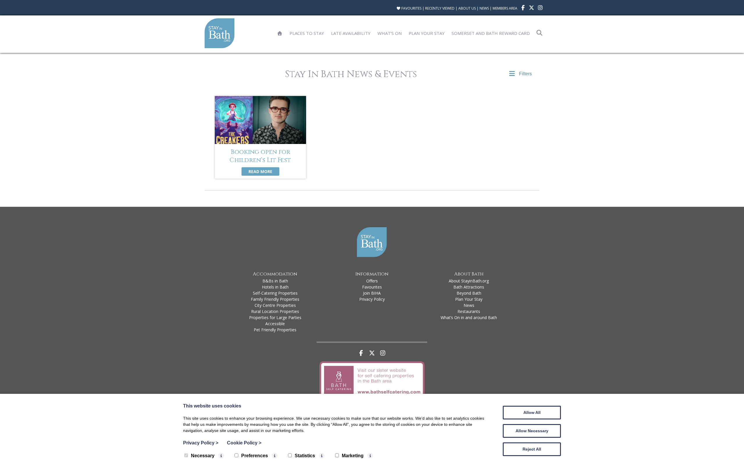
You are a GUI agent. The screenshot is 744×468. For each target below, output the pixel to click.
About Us (467, 8)
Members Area (505, 8)
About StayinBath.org (469, 281)
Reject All (532, 449)
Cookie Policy (244, 442)
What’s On (390, 33)
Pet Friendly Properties (275, 329)
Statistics (305, 455)
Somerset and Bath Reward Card (491, 33)
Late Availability (351, 33)
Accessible (275, 323)
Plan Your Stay (427, 33)
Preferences (254, 455)
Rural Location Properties (275, 311)
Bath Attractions (468, 287)
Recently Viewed (440, 8)
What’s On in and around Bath (469, 317)
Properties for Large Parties (275, 317)
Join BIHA (372, 293)
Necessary (202, 455)
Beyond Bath (469, 293)
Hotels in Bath (275, 287)
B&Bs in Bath (275, 281)
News (484, 8)
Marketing (353, 455)
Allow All (532, 412)
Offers (372, 281)
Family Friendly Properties (275, 299)
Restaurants (468, 311)
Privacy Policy (372, 299)
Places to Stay (306, 33)
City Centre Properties (275, 305)
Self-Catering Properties (275, 293)
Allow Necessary (532, 430)
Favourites (410, 8)
